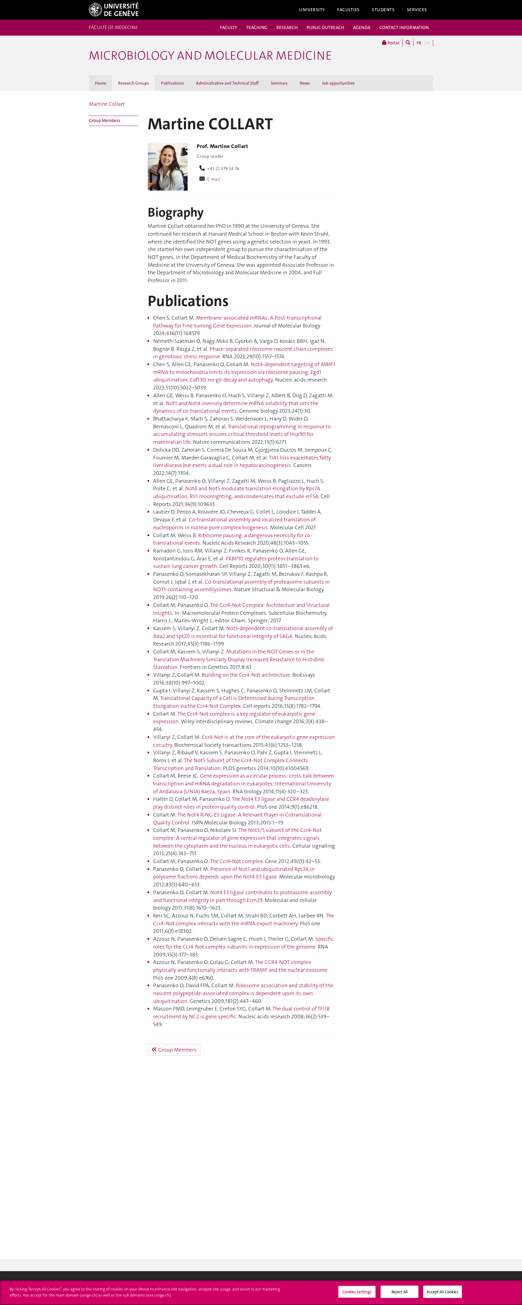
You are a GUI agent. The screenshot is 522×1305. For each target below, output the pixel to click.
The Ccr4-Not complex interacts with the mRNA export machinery (243, 919)
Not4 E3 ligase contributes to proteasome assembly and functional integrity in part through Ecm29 (242, 896)
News (305, 83)
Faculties (348, 10)
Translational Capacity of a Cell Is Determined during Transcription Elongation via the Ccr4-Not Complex (233, 702)
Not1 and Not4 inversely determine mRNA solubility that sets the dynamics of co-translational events (235, 407)
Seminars (279, 83)
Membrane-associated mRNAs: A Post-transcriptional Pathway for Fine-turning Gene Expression (237, 321)
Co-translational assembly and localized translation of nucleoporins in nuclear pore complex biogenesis (234, 523)
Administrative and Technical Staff (227, 83)
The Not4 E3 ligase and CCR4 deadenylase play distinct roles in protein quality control (241, 802)
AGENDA (361, 27)
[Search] (408, 42)
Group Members (104, 121)
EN (427, 43)
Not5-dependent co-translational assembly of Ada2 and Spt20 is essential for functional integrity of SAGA (243, 632)
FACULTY (228, 27)
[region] (261, 1292)
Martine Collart (107, 104)
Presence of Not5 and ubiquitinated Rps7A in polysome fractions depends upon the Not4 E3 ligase (233, 873)
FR (419, 43)
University (312, 10)
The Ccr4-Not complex (236, 861)
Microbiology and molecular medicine (210, 56)
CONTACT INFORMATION (404, 27)
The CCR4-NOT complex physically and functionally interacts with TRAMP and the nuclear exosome (240, 966)
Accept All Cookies (442, 1291)
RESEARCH (287, 27)
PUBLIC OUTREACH (325, 27)
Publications (172, 83)
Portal (393, 43)
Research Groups (133, 83)
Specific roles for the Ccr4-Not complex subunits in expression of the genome (243, 942)
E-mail (213, 179)
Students (383, 10)
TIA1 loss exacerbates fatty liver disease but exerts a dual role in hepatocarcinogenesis (242, 461)
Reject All (400, 1291)
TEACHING (256, 27)
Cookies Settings (357, 1291)
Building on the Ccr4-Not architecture (246, 674)
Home (100, 83)
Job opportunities (338, 83)
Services (417, 10)
